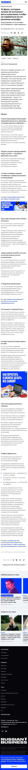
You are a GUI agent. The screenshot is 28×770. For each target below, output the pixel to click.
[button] (26, 2)
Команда (4, 652)
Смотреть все (5, 714)
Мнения (3, 6)
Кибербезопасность (7, 704)
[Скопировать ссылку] (21, 32)
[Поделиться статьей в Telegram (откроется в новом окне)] (11, 32)
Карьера (3, 701)
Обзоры (3, 677)
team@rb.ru (4, 727)
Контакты (4, 658)
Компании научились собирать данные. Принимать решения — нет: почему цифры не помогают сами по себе (11, 600)
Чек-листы (4, 680)
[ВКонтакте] (6, 731)
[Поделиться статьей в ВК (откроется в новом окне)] (14, 32)
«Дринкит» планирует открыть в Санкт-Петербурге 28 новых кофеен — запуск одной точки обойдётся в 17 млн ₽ (11, 637)
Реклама (9, 6)
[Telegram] (2, 731)
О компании (5, 655)
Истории (3, 668)
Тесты (3, 683)
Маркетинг (15, 58)
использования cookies (8, 759)
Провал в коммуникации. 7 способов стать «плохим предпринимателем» (12, 301)
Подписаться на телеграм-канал (13, 564)
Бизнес (9, 58)
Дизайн (3, 707)
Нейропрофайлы (6, 674)
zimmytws (14, 552)
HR (2, 710)
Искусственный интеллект (9, 693)
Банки (3, 696)
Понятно (14, 766)
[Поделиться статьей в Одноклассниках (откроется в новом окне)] (18, 32)
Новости (4, 665)
